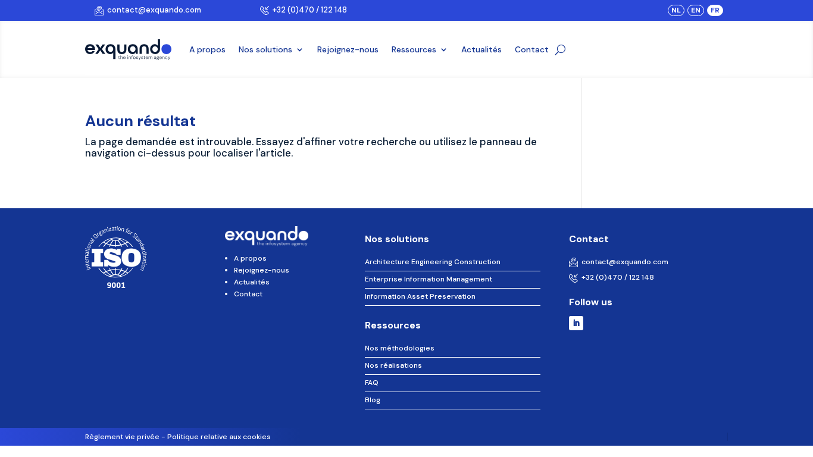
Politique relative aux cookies (219, 437)
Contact (532, 49)
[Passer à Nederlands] (676, 10)
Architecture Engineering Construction (433, 262)
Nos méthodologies (399, 348)
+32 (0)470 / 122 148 (308, 10)
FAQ (372, 382)
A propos (207, 49)
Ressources (414, 49)
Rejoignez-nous (348, 49)
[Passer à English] (696, 10)
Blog (372, 400)
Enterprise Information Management (428, 279)
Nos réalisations (393, 365)
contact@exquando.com (152, 10)
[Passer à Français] (715, 10)
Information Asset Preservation (420, 296)
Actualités (481, 49)
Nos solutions (265, 49)
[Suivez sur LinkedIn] (576, 323)
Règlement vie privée (122, 437)
